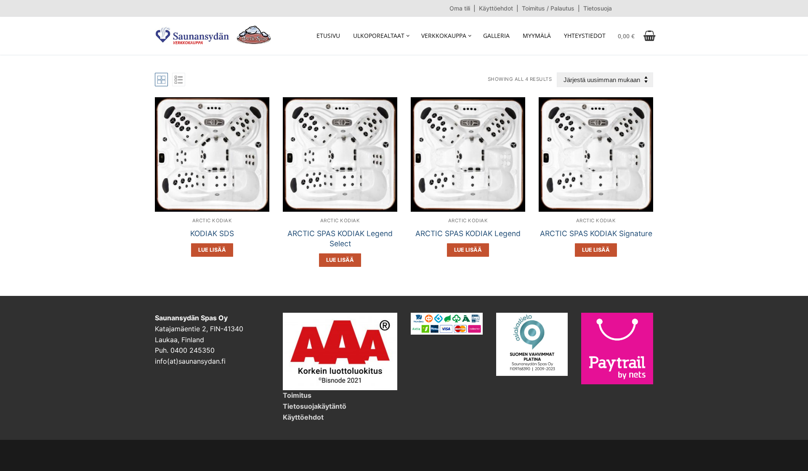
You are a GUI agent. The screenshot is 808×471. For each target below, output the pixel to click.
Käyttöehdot (496, 8)
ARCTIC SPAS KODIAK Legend (468, 233)
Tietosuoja (597, 8)
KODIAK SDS (212, 233)
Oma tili (459, 8)
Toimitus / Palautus (548, 8)
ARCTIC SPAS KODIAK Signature (596, 233)
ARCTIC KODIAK (212, 221)
